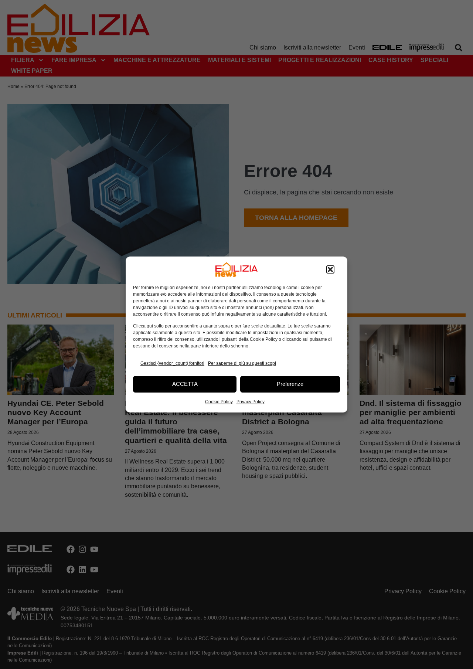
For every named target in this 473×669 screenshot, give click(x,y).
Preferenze (290, 384)
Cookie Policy (219, 401)
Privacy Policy (250, 401)
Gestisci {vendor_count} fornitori (172, 363)
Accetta (185, 384)
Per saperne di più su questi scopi (242, 363)
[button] (330, 269)
